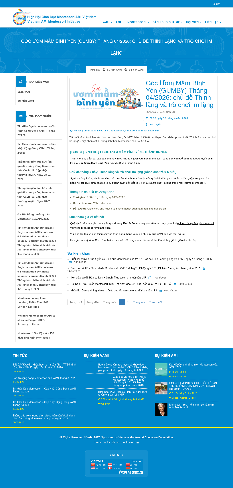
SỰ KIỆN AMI (166, 355)
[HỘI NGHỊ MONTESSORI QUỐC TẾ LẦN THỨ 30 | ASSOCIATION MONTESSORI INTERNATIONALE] (161, 388)
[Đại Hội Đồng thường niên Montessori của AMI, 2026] (161, 369)
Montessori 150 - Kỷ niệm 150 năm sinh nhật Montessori (192, 406)
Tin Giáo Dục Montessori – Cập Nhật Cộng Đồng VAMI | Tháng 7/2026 (45, 390)
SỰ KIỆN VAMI (96, 355)
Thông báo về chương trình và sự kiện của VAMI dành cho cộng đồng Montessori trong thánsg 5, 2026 (44, 417)
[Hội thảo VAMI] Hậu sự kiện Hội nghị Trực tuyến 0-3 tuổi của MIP (108, 277)
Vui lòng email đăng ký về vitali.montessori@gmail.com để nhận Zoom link (116, 130)
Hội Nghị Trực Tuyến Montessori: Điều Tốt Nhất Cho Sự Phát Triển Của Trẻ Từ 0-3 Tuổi (121, 284)
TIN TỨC (20, 355)
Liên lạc (212, 22)
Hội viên (193, 22)
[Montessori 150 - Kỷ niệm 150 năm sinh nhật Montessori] (161, 409)
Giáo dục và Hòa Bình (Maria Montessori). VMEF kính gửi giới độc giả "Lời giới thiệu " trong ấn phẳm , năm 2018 (135, 268)
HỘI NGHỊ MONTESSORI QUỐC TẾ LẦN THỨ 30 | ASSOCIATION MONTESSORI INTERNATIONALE (193, 385)
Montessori (137, 22)
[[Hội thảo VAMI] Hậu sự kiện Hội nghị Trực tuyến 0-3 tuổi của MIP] (90, 396)
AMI (119, 22)
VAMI (106, 22)
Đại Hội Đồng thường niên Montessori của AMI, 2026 (193, 366)
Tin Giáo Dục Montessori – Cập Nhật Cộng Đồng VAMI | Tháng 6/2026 (45, 403)
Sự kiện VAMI (114, 69)
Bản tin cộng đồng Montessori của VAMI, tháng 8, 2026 (44, 378)
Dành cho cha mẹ (167, 22)
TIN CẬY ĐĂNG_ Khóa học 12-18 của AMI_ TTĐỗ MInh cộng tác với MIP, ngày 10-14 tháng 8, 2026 (44, 366)
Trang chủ (95, 69)
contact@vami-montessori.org (121, 442)
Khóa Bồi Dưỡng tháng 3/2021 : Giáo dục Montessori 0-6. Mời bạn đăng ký (114, 290)
